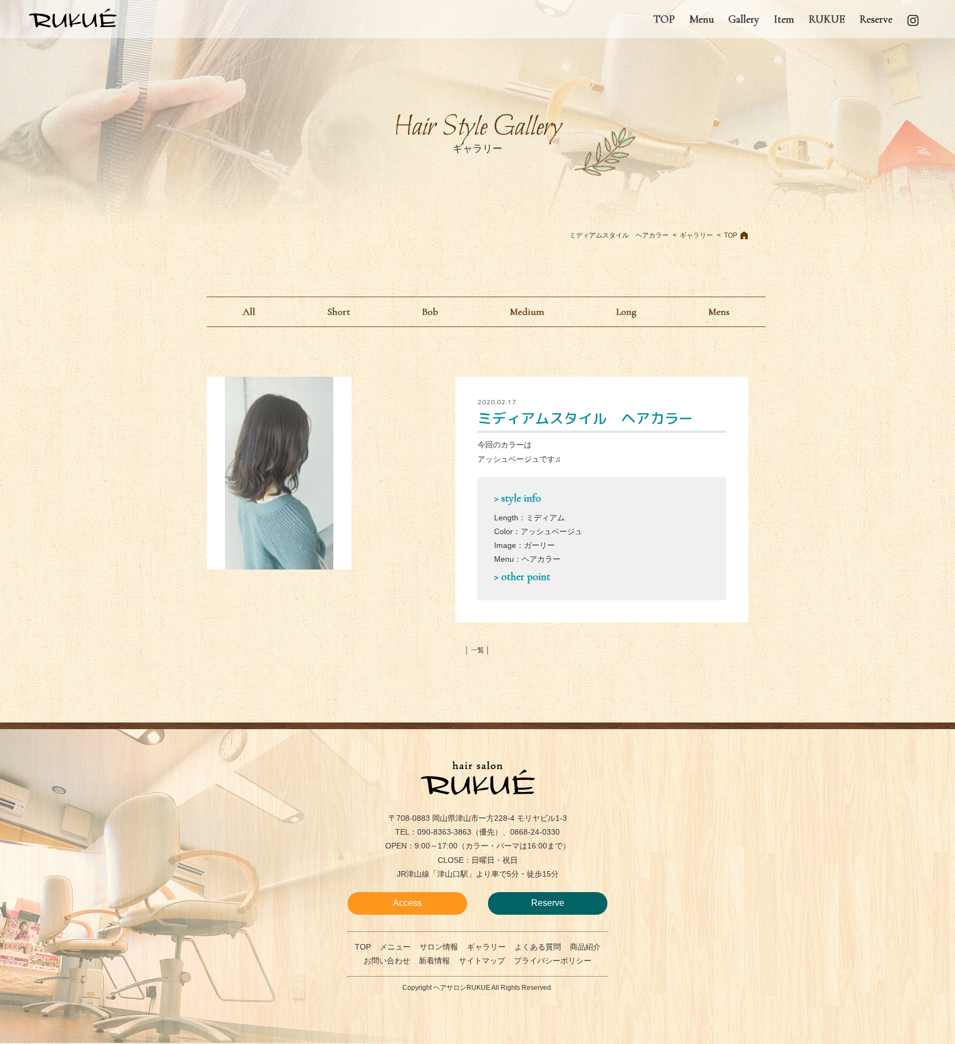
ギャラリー (696, 235)
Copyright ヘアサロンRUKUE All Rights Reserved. (477, 988)
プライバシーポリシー (552, 960)
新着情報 (434, 960)
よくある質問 (538, 946)
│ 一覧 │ (477, 650)
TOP (730, 235)
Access (407, 903)
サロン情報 (438, 946)
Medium (527, 311)
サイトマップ (482, 960)
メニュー (395, 946)
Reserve (547, 903)
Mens (719, 311)
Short (338, 311)
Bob (430, 311)
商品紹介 (585, 946)
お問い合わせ (387, 960)
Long (626, 311)
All (249, 311)
